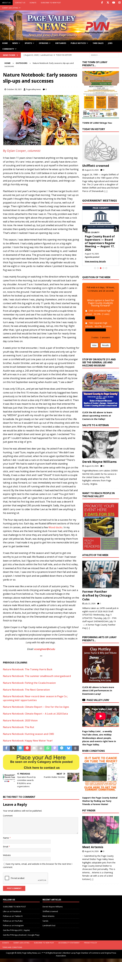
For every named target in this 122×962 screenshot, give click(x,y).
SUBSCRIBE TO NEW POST (51, 2)
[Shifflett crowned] (100, 148)
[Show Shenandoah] (98, 268)
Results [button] (105, 345)
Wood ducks (55, 527)
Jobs (110, 43)
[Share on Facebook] (6, 748)
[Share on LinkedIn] (20, 748)
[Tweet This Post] (13, 748)
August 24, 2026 (91, 170)
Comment (8, 815)
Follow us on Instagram (13, 925)
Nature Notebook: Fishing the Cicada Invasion (29, 682)
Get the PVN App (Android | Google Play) (21, 935)
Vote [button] (94, 345)
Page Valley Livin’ (98, 700)
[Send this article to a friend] (34, 748)
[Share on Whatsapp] (47, 748)
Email (6, 846)
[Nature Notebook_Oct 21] (41, 143)
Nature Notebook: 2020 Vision (20, 720)
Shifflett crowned (95, 166)
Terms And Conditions (12, 947)
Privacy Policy (90, 943)
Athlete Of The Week (95, 555)
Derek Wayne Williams (99, 462)
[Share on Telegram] (61, 748)
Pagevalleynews (33, 89)
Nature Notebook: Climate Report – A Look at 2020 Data (35, 713)
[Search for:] (104, 54)
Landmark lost (49, 925)
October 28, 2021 (14, 89)
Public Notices (78, 43)
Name (6, 837)
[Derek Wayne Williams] (100, 444)
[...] (106, 191)
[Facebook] (102, 2)
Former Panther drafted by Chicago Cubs (97, 595)
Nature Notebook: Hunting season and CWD (28, 734)
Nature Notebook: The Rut (18, 727)
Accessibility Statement (69, 943)
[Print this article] (40, 748)
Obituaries (60, 43)
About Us (6, 2)
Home (5, 43)
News (15, 43)
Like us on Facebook (12, 911)
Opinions (43, 43)
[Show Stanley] (106, 268)
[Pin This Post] (27, 748)
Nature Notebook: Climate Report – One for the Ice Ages (36, 706)
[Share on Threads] (75, 748)
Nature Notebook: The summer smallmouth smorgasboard (37, 676)
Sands (45, 920)
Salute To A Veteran (95, 425)
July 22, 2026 (90, 603)
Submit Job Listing (10, 8)
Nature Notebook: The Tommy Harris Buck (27, 669)
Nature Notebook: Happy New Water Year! (28, 740)
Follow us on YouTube (13, 920)
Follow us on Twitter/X (13, 916)
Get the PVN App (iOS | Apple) (16, 930)
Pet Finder (88, 810)
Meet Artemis (92, 847)
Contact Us (20, 2)
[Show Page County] (100, 268)
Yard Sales (98, 43)
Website (7, 855)
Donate (33, 2)
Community (8, 49)
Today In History (93, 129)
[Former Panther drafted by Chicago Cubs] (100, 574)
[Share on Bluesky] (68, 748)
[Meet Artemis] (100, 830)
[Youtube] (113, 2)
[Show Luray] (95, 268)
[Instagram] (119, 2)
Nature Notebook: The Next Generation (26, 689)
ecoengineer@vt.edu (44, 649)
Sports (28, 43)
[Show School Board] (103, 268)
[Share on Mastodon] (54, 748)
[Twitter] (107, 2)
